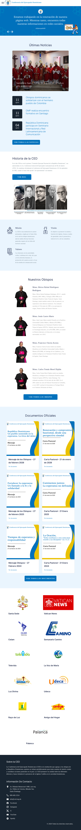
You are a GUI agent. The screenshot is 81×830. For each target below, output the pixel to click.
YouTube (13, 814)
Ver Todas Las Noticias (26, 142)
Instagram (13, 807)
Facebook (13, 803)
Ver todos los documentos (40, 578)
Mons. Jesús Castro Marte (43, 316)
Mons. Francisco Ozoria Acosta (45, 343)
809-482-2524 (14, 795)
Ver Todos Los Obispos (40, 397)
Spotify (12, 818)
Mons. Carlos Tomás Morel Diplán (46, 369)
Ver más (22, 177)
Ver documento (12, 466)
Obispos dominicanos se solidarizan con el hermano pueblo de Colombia (39, 100)
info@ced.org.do (15, 799)
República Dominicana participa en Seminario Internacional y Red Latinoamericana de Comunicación (37, 128)
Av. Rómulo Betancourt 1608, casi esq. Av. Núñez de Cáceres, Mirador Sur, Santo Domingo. (23, 789)
